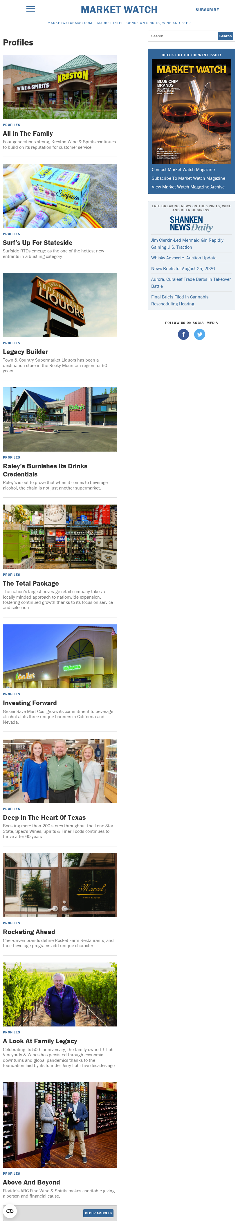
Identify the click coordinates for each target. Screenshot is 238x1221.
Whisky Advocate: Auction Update (184, 258)
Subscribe (207, 10)
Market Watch (119, 9)
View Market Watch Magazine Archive (188, 187)
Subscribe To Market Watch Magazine (188, 178)
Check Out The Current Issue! (191, 55)
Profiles (11, 124)
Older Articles (98, 1213)
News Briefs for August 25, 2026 (183, 268)
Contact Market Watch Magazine (183, 169)
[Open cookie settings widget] (10, 1211)
